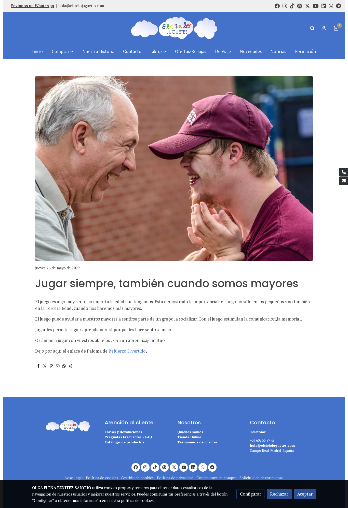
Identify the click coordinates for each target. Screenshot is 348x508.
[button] (62, 51)
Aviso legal (73, 477)
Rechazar (279, 494)
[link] (174, 28)
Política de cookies (102, 477)
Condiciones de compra (216, 477)
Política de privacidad (175, 477)
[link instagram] (285, 5)
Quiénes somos (190, 432)
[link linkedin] (324, 5)
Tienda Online (189, 437)
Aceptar (305, 494)
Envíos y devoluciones (123, 432)
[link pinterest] (299, 5)
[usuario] (323, 28)
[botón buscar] (312, 28)
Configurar (250, 494)
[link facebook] (277, 5)
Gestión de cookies (137, 477)
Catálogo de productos (124, 442)
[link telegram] (338, 5)
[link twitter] (307, 5)
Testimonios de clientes (197, 442)
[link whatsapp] (331, 5)
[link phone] (343, 172)
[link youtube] (316, 5)
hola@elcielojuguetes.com (81, 5)
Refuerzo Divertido (127, 351)
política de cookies (137, 500)
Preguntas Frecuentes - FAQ (128, 437)
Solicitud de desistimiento (261, 477)
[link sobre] (65, 424)
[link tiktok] (292, 5)
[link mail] (343, 181)
